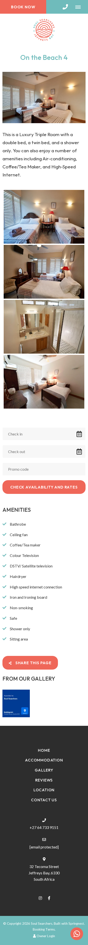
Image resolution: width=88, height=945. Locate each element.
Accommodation (44, 760)
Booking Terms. (44, 929)
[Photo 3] (44, 327)
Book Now (23, 6)
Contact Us (44, 799)
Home (44, 750)
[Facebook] (49, 898)
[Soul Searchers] (44, 29)
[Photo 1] (44, 217)
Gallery (44, 770)
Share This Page (33, 662)
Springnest (76, 923)
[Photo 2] (44, 272)
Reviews (44, 780)
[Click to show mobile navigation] (80, 7)
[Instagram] (40, 898)
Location (44, 789)
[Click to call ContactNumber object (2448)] (65, 7)
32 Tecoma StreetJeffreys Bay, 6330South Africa (44, 872)
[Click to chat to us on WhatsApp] (76, 933)
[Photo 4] (44, 382)
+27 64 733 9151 (44, 827)
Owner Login (45, 936)
